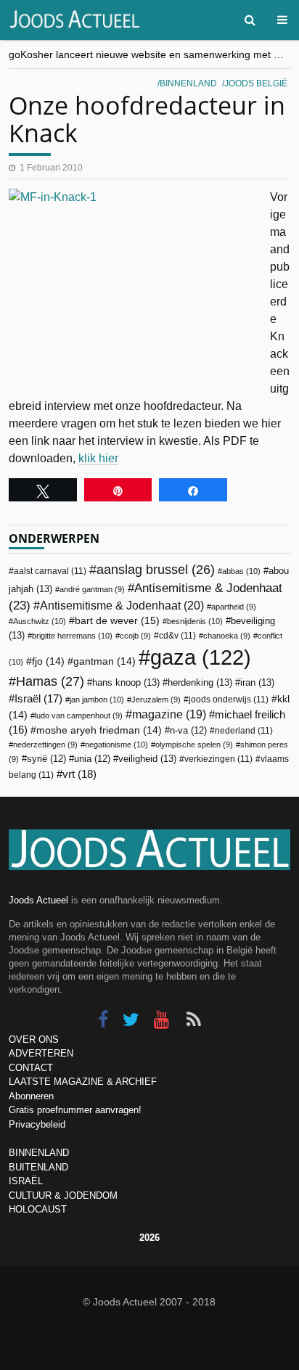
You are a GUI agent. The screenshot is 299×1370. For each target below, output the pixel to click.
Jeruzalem (156, 699)
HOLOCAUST (38, 1209)
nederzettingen (45, 744)
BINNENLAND (39, 1152)
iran (257, 682)
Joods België (255, 83)
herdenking (200, 682)
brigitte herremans (72, 635)
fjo (48, 661)
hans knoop (126, 682)
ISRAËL (26, 1181)
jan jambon (97, 699)
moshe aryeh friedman (99, 730)
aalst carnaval (50, 571)
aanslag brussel (156, 569)
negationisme (116, 744)
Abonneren (31, 1096)
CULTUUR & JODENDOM (63, 1195)
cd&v (177, 636)
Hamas (50, 681)
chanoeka (226, 635)
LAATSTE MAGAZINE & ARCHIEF (83, 1081)
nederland (244, 731)
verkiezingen (218, 759)
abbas (241, 571)
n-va (188, 731)
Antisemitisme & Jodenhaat (122, 605)
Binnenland (188, 83)
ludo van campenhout (79, 715)
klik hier (98, 458)
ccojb (135, 635)
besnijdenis (195, 621)
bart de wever (117, 620)
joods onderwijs (229, 699)
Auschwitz (39, 621)
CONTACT (31, 1067)
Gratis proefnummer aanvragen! (75, 1109)
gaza (200, 657)
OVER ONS (34, 1039)
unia (92, 759)
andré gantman (92, 589)
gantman (104, 661)
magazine (169, 714)
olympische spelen (194, 744)
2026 (149, 1237)
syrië (46, 759)
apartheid (233, 606)
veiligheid (147, 758)
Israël (38, 698)
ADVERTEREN (41, 1053)
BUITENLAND (38, 1167)
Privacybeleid (37, 1124)
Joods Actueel (38, 900)
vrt (79, 774)
